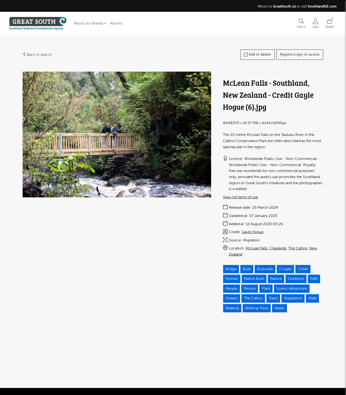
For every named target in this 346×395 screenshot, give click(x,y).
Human (231, 279)
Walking (232, 308)
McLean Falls (256, 248)
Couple (285, 269)
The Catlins (297, 248)
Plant (266, 288)
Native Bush (254, 279)
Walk (312, 298)
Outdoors (296, 279)
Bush (247, 269)
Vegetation (293, 298)
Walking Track (256, 308)
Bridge (231, 269)
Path (314, 279)
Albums (116, 23)
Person (250, 288)
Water (279, 308)
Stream (231, 298)
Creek (303, 269)
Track (273, 298)
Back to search (39, 55)
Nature (276, 279)
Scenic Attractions (291, 288)
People (231, 288)
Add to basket (260, 54)
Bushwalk (265, 269)
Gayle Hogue (252, 232)
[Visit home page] (37, 23)
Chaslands (277, 248)
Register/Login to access (300, 54)
